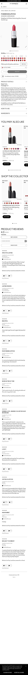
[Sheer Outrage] (22, 60)
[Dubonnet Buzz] (18, 60)
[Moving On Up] (13, 203)
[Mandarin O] (22, 58)
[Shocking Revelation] (20, 58)
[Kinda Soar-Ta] (10, 58)
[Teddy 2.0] (8, 58)
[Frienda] (13, 149)
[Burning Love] (18, 58)
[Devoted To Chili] (4, 60)
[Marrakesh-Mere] (16, 60)
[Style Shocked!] (14, 58)
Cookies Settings (7, 672)
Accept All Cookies (19, 672)
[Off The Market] (9, 203)
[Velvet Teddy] (26, 203)
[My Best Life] (7, 203)
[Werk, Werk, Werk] (12, 60)
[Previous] (3, 148)
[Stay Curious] (14, 60)
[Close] (25, 666)
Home (2, 10)
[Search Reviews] (26, 241)
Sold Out (17, 71)
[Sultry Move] (10, 60)
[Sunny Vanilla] (9, 149)
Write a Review (14, 237)
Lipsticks (13, 10)
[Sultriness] (16, 58)
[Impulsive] (25, 58)
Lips (9, 10)
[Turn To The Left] (20, 60)
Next (14, 577)
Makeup (6, 10)
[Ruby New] (18, 203)
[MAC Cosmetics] (14, 3)
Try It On (24, 64)
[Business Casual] (7, 149)
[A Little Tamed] (2, 58)
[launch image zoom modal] (26, 47)
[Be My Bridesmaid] (5, 203)
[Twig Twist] (26, 149)
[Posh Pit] (5, 149)
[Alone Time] (16, 149)
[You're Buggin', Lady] (25, 60)
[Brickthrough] (6, 58)
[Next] (20, 148)
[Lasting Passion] (4, 58)
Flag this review (5, 278)
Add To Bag (6, 216)
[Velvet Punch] (8, 60)
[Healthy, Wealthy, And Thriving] (12, 58)
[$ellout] (11, 149)
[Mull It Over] (2, 60)
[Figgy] (18, 149)
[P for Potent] (6, 60)
